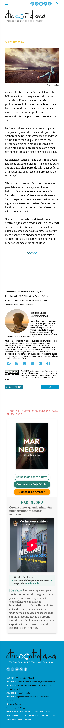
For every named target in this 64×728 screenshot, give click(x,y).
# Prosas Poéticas (13, 300)
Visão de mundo (26, 305)
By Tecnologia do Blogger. (16, 708)
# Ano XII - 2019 (16, 296)
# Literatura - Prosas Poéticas (36, 296)
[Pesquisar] (57, 4)
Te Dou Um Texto (23, 693)
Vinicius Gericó (11, 305)
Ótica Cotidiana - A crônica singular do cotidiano (35, 682)
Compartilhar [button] (10, 292)
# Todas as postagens (31, 300)
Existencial (46, 300)
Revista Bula (32, 583)
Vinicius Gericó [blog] (25, 678)
